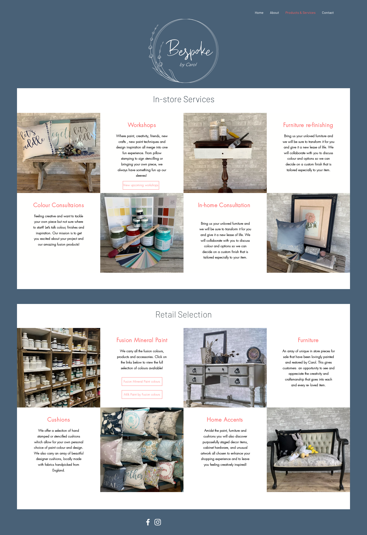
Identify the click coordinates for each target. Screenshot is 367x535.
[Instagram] (157, 522)
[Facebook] (148, 522)
